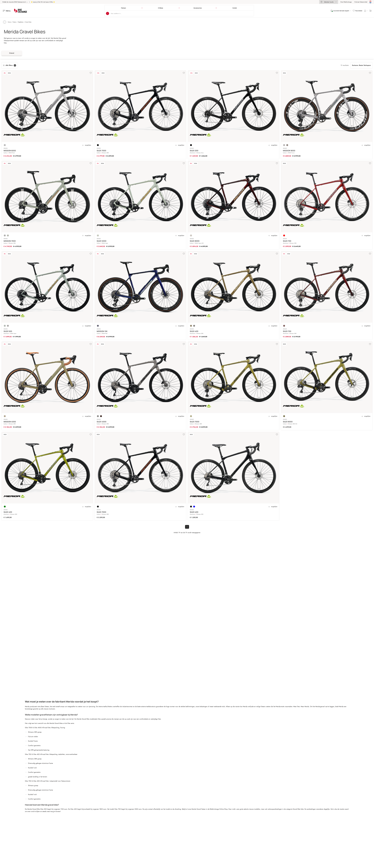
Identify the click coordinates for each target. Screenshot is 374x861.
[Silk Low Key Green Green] (5, 416)
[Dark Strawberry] (284, 235)
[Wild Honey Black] (101, 416)
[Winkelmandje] (370, 11)
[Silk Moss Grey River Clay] (98, 235)
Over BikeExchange (346, 2)
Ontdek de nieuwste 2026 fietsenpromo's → (15, 2)
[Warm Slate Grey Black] (8, 326)
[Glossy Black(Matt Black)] (191, 506)
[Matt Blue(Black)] (194, 506)
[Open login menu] (366, 11)
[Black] (98, 145)
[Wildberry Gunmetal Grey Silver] (287, 145)
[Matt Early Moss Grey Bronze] (8, 235)
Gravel (11, 53)
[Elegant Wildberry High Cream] (284, 326)
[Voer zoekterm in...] (107, 13)
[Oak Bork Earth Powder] (191, 326)
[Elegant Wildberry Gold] (191, 235)
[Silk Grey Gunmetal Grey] (5, 145)
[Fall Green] (5, 506)
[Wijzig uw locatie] (370, 2)
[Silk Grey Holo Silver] (284, 145)
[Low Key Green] (284, 416)
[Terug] (4, 22)
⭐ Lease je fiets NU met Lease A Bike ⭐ (43, 2)
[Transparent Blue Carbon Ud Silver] (98, 326)
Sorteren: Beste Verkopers (361, 65)
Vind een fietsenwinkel (360, 2)
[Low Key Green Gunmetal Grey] (191, 416)
